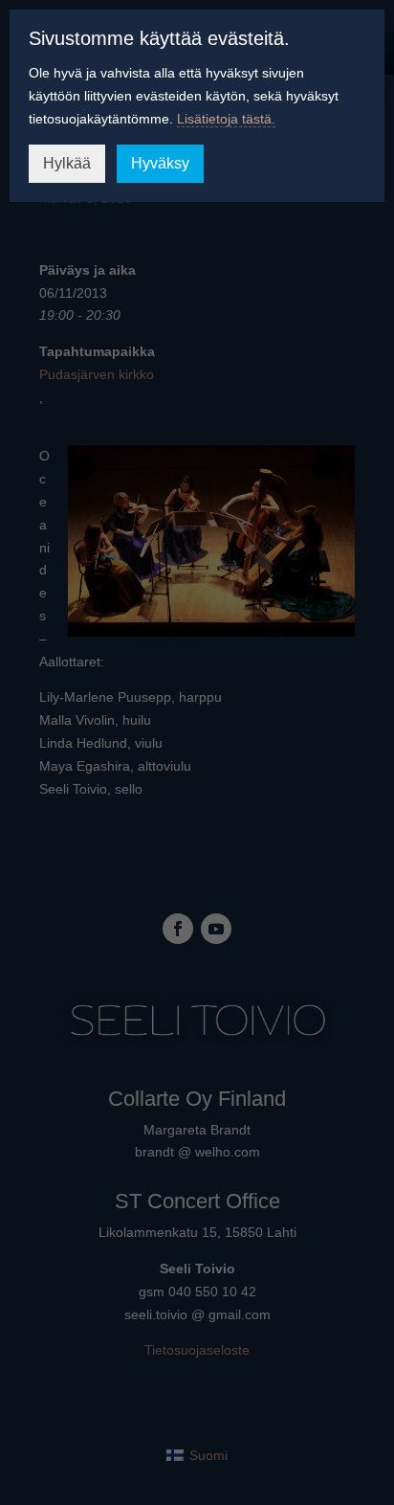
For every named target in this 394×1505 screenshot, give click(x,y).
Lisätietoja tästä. (226, 118)
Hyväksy (160, 163)
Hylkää (67, 163)
